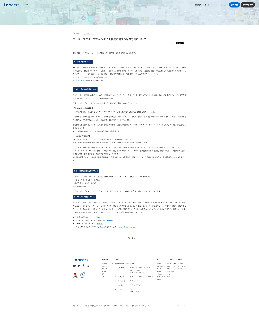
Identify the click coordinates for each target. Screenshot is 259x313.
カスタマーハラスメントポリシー (122, 306)
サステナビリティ (106, 268)
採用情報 (234, 5)
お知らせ (169, 268)
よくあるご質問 (161, 276)
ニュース (222, 5)
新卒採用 (180, 268)
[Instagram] (87, 265)
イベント (169, 274)
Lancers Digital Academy (126, 227)
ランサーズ (132, 263)
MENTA (99, 224)
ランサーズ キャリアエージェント (138, 272)
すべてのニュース (171, 263)
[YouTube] (74, 265)
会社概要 (104, 271)
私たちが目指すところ (107, 263)
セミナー (169, 276)
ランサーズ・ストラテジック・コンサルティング (142, 277)
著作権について (136, 306)
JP (23, 4)
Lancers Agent (108, 220)
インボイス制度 (78, 80)
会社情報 (198, 5)
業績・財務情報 (161, 266)
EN (27, 4)
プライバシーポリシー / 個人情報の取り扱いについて (87, 306)
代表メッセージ (106, 266)
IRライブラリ (160, 268)
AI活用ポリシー (107, 306)
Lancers (99, 217)
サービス (208, 5)
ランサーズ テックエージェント (138, 270)
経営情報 (159, 263)
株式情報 (159, 271)
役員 (103, 274)
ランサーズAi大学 (134, 291)
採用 (180, 259)
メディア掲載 (170, 271)
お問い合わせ (248, 5)
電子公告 (159, 279)
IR (215, 5)
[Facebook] (83, 265)
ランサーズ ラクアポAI (135, 285)
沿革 (103, 276)
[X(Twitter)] (78, 265)
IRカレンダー (160, 274)
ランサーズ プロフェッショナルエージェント (141, 267)
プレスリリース (171, 266)
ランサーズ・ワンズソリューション (139, 281)
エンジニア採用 (182, 266)
